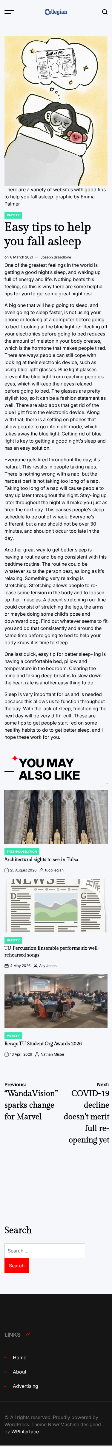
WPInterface (25, 1432)
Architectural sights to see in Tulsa (41, 860)
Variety (13, 215)
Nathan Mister (53, 1054)
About (19, 1372)
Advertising (25, 1386)
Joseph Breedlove (56, 257)
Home (19, 1357)
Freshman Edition (22, 851)
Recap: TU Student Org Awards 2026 (43, 1044)
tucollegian (54, 870)
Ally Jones (47, 965)
